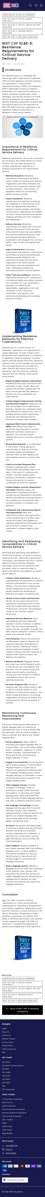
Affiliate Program (8, 1039)
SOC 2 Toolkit (7, 1120)
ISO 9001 (5, 1069)
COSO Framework (9, 1106)
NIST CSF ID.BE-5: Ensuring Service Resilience (18, 32)
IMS (3, 1086)
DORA (4, 1123)
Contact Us (6, 1035)
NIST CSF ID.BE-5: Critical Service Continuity (17, 20)
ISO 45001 (6, 1079)
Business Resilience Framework (14, 1113)
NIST (4, 900)
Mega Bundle (7, 1133)
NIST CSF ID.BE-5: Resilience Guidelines (20, 37)
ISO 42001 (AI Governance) (12, 1065)
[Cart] (36, 5)
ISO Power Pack (8, 1089)
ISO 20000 (6, 1072)
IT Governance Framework (12, 1099)
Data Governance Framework (13, 1109)
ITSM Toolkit (7, 1130)
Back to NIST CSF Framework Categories (24, 1010)
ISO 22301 (6, 1076)
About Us (5, 1032)
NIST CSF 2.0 (7, 1102)
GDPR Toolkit (7, 1126)
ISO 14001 (6, 1083)
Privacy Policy (7, 1042)
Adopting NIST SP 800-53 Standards (18, 15)
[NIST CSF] (22, 321)
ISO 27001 (6, 1062)
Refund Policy (7, 1046)
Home (4, 1028)
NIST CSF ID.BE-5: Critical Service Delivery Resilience (21, 26)
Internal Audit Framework (12, 1116)
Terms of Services (9, 1049)
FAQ (3, 1052)
